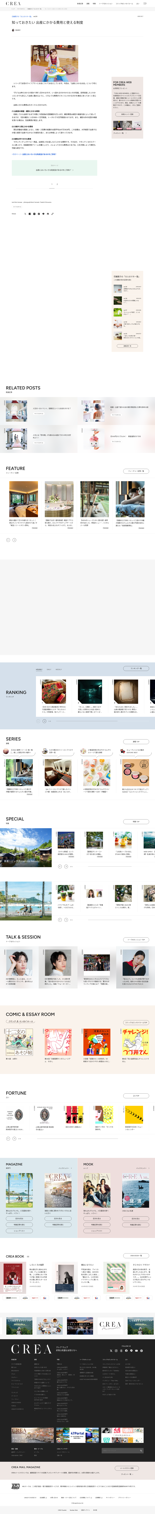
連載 (87, 4)
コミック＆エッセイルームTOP (136, 1022)
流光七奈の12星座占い (131, 1370)
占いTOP (136, 1096)
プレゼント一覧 (118, 133)
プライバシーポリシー (124, 1497)
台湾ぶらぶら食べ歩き (40, 1367)
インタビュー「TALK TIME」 (110, 1380)
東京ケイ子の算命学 (131, 1377)
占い (137, 4)
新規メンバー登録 (127, 114)
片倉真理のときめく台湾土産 (42, 1370)
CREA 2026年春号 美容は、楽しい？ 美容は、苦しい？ (66, 1375)
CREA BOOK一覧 (136, 1255)
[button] (8, 540)
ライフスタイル (17, 207)
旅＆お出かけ (15, 1370)
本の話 (95, 1510)
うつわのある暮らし (40, 1394)
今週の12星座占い (130, 1374)
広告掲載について (85, 1497)
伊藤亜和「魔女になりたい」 (110, 1367)
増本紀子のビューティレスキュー (43, 1409)
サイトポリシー (110, 1497)
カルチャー (14, 1377)
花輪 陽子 (18, 30)
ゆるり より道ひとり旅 (108, 1394)
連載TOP (36, 1364)
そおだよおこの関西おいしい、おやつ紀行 (43, 1387)
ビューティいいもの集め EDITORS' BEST (41, 1399)
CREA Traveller (62, 1510)
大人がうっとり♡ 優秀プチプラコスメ (42, 1404)
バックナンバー (64, 1168)
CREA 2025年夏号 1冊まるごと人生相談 (63, 1394)
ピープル (36, 1452)
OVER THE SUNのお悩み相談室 (89, 1379)
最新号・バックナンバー (18, 1452)
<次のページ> (34, 154)
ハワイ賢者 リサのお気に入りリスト (42, 1375)
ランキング (14, 1392)
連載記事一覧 (127, 346)
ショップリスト (19, 1231)
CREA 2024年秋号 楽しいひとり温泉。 (62, 1410)
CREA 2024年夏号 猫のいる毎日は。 (62, 1415)
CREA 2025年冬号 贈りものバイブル (62, 1404)
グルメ (13, 1374)
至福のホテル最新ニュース (41, 1382)
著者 (35, 1455)
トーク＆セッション (105, 4)
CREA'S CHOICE (16, 1402)
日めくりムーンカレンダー (132, 1380)
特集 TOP (136, 821)
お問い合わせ (54, 1497)
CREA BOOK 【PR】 (17, 1455)
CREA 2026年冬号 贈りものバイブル (62, 1381)
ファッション (15, 1387)
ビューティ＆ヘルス (17, 1384)
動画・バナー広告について (68, 1497)
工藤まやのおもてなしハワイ (42, 1379)
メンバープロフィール (63, 1452)
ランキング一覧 (136, 668)
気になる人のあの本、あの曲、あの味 (88, 1368)
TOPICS (13, 1406)
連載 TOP (136, 741)
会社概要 (42, 1497)
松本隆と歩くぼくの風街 (87, 1376)
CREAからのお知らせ (17, 1409)
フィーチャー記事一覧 (136, 471)
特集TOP (59, 1364)
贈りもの (13, 1367)
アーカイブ (14, 1396)
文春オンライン (85, 1510)
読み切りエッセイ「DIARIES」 (111, 1370)
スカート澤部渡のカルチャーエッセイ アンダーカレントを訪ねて (111, 1389)
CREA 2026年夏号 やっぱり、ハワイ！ (62, 1368)
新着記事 (80, 4)
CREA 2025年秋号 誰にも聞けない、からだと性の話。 (66, 1387)
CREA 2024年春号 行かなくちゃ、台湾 (62, 1420)
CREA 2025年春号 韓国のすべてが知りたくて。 (65, 1399)
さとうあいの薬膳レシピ (41, 1391)
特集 (94, 4)
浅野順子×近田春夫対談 (86, 1372)
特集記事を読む (19, 1225)
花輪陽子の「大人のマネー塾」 (24, 16)
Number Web (74, 1510)
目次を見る (19, 1218)
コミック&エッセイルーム (124, 4)
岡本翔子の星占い (130, 1367)
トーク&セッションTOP (86, 1364)
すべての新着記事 (16, 1364)
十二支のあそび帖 (107, 1377)
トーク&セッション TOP (136, 940)
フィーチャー (15, 1399)
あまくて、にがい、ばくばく (110, 1384)
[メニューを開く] (145, 3)
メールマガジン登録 (126, 1468)
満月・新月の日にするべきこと (134, 1384)
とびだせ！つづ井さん (108, 1374)
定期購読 (97, 1497)
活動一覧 (59, 1455)
